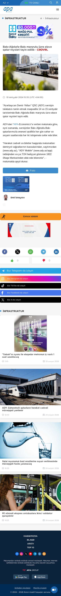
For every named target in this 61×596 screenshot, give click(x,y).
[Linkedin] (39, 554)
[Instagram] (21, 554)
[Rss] (44, 554)
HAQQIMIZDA (30, 536)
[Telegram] (35, 554)
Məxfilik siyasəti (40, 588)
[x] (26, 554)
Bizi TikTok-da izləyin (16, 286)
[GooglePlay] (21, 577)
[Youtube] (30, 554)
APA (16, 124)
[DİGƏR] (57, 10)
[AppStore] (40, 577)
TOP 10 (30, 547)
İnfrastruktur (52, 18)
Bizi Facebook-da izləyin (17, 293)
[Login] (57, 2)
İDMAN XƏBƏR (30, 216)
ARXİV (30, 543)
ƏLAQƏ (30, 540)
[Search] (50, 3)
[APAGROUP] (30, 570)
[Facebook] (17, 554)
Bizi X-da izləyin (14, 300)
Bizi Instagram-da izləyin (17, 279)
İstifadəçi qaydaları (22, 588)
